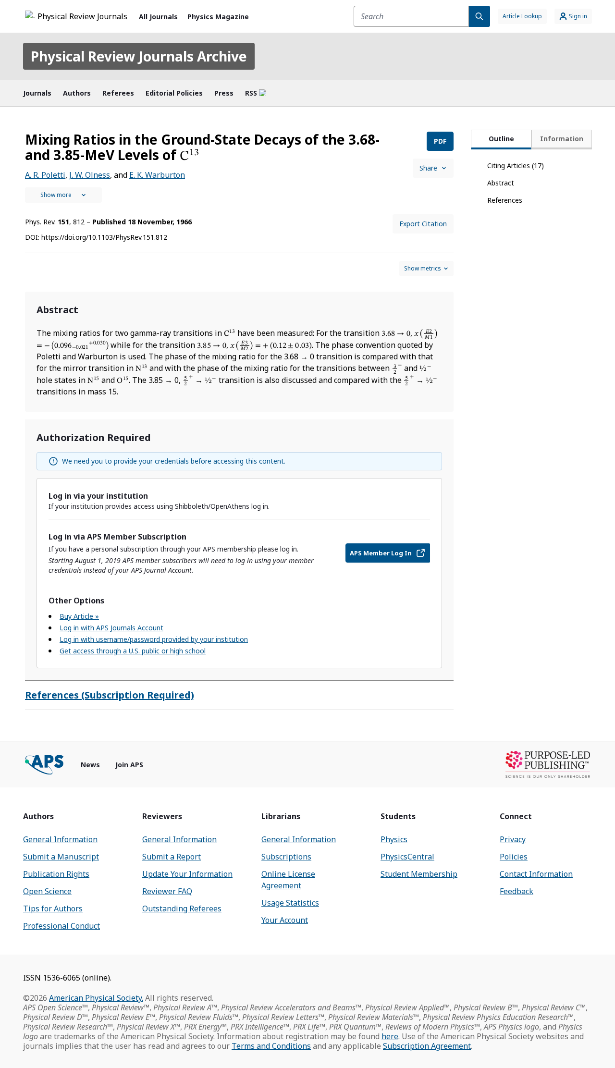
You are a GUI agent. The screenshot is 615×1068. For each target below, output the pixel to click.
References (504, 200)
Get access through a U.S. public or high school (133, 650)
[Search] (479, 16)
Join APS (129, 764)
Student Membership (419, 874)
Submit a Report (171, 856)
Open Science (47, 891)
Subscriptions (286, 856)
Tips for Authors (53, 908)
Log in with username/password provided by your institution (154, 639)
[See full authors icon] (63, 195)
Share (428, 167)
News (90, 764)
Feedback (516, 891)
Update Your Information (187, 874)
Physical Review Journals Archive (139, 56)
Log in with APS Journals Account (111, 627)
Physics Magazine (218, 16)
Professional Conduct (61, 926)
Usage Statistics (290, 902)
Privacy (513, 839)
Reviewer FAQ (167, 891)
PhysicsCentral (407, 856)
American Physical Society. (96, 998)
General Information (60, 839)
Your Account (284, 920)
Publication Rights (56, 874)
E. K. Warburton (157, 175)
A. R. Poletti (45, 175)
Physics (394, 839)
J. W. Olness (89, 175)
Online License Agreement (288, 880)
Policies (514, 856)
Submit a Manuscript (61, 856)
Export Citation (423, 223)
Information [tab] (561, 138)
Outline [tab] (501, 138)
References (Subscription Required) (109, 694)
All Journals (158, 16)
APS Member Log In (381, 553)
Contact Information (536, 874)
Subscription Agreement (427, 1046)
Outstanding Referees (181, 908)
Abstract (500, 182)
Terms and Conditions (271, 1046)
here (389, 1036)
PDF (440, 141)
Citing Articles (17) (515, 165)
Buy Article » (79, 616)
